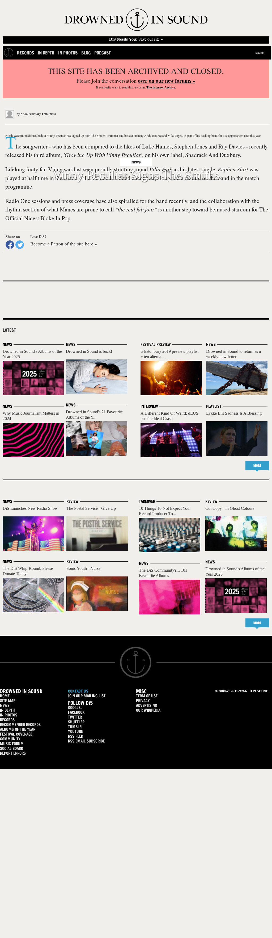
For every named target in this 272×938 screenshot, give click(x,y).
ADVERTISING (146, 705)
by (22, 114)
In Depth (46, 52)
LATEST (9, 330)
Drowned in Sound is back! (89, 351)
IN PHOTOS (8, 715)
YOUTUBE (75, 731)
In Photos (68, 52)
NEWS (5, 705)
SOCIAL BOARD (11, 748)
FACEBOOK (76, 712)
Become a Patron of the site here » (63, 243)
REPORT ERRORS (13, 753)
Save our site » (136, 39)
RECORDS (7, 720)
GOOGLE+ (75, 707)
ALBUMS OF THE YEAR (17, 729)
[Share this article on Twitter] (19, 244)
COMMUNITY (10, 739)
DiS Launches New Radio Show (30, 508)
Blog (86, 52)
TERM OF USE (147, 696)
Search (260, 53)
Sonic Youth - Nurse (83, 568)
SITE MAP (7, 700)
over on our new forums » (166, 80)
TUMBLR (75, 726)
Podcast (102, 52)
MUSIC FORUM (12, 743)
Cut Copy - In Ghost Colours (229, 508)
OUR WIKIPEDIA (148, 710)
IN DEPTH (7, 710)
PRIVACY (143, 700)
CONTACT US (78, 691)
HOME (5, 696)
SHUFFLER (76, 722)
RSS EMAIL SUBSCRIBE (86, 741)
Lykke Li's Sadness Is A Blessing (234, 413)
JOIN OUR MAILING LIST (86, 696)
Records (25, 52)
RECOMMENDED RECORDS (20, 724)
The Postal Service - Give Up (91, 508)
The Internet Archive (160, 87)
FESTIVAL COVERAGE (16, 734)
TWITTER (75, 717)
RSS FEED (75, 736)
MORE (257, 465)
